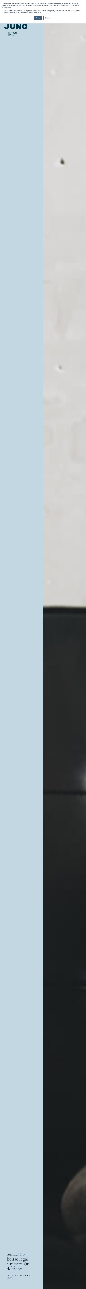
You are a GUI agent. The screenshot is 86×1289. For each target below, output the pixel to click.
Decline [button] (47, 18)
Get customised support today (19, 1276)
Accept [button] (38, 18)
